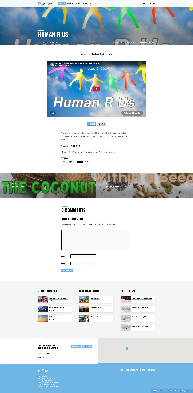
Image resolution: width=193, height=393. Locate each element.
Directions (87, 346)
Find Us (142, 370)
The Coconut (18, 186)
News (91, 4)
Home (39, 42)
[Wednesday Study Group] (84, 309)
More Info (75, 346)
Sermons (45, 42)
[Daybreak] (43, 318)
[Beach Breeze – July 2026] (126, 318)
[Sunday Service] (84, 299)
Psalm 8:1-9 (75, 145)
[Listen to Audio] (51, 301)
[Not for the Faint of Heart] (43, 309)
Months (151, 42)
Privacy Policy (43, 376)
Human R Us (53, 42)
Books (135, 42)
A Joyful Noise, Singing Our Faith (58, 298)
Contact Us (151, 370)
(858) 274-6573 (43, 358)
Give (96, 4)
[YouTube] (154, 3)
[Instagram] (151, 3)
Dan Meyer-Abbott (98, 54)
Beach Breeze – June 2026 (140, 326)
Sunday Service (95, 298)
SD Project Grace (96, 317)
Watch (92, 124)
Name (63, 256)
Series (129, 42)
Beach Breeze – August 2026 (140, 308)
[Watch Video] (50, 301)
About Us (62, 3)
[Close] (191, 391)
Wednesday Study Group (98, 308)
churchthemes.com (52, 386)
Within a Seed (112, 186)
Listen (102, 124)
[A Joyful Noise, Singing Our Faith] (43, 299)
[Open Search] (144, 3)
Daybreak (52, 317)
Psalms (110, 54)
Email (63, 263)
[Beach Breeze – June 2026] (126, 327)
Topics (121, 42)
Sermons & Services (74, 4)
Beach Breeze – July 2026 (139, 317)
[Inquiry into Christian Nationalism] (126, 299)
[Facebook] (148, 3)
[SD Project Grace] (84, 318)
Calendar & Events (132, 370)
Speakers (143, 42)
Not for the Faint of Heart (56, 308)
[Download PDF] (53, 301)
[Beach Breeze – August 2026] (126, 309)
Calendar (85, 4)
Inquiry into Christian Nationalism (142, 298)
